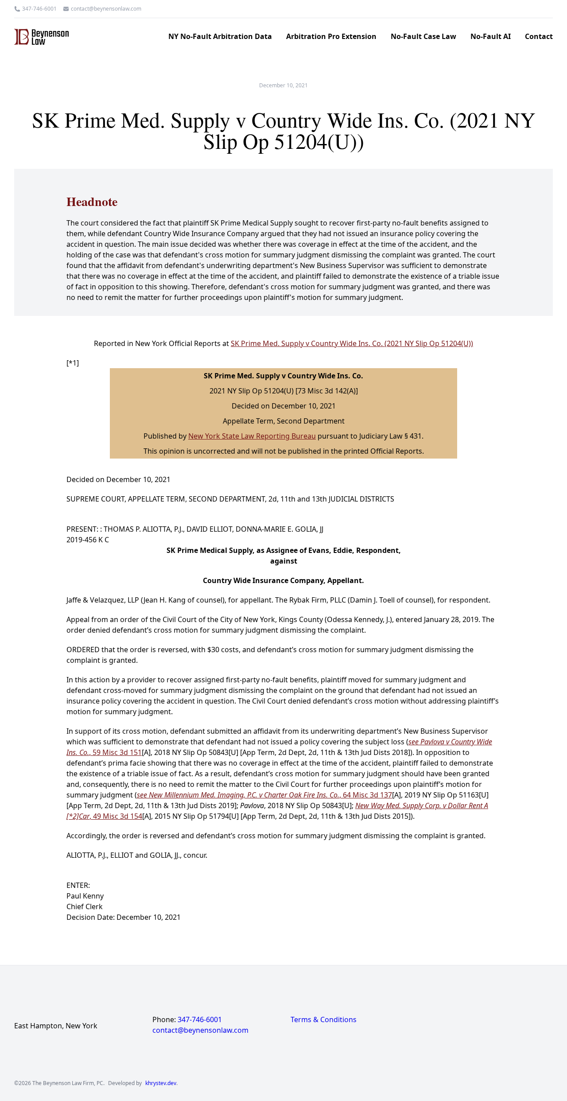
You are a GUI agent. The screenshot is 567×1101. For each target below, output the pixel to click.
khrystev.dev (160, 1083)
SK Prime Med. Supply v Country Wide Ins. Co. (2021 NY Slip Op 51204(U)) (352, 343)
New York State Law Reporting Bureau (252, 436)
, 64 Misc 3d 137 (264, 795)
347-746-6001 (39, 8)
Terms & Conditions (324, 1019)
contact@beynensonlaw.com (106, 8)
